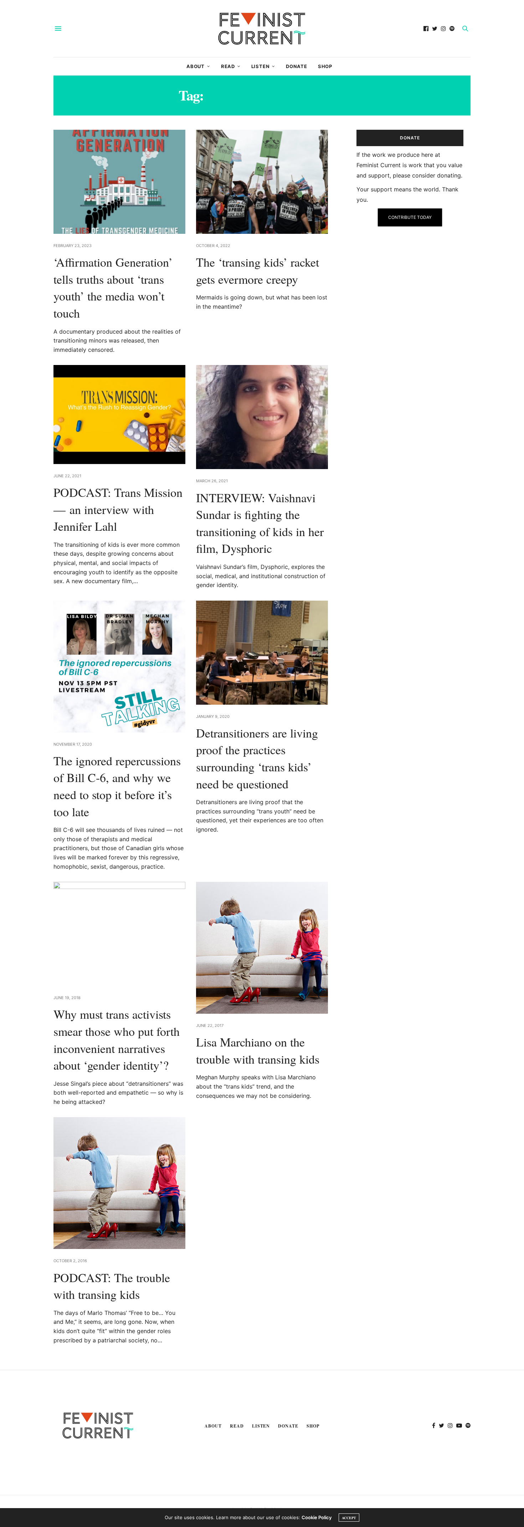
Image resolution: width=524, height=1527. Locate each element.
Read (228, 66)
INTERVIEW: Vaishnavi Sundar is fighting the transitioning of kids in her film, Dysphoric (260, 523)
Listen (260, 66)
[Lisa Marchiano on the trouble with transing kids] (262, 948)
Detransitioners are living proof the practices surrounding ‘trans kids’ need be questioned (257, 758)
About (195, 66)
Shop (325, 66)
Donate (296, 66)
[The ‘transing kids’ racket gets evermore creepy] (262, 182)
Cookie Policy (317, 1517)
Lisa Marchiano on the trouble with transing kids (257, 1050)
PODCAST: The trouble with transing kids (111, 1286)
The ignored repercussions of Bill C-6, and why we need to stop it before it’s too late (117, 786)
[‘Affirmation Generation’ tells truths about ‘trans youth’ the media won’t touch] (119, 182)
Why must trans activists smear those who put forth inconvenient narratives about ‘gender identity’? (116, 1039)
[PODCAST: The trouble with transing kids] (119, 1183)
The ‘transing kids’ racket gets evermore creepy (257, 270)
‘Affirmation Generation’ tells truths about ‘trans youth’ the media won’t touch (113, 287)
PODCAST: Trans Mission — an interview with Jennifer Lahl (118, 509)
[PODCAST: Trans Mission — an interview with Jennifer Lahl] (119, 414)
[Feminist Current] (262, 28)
